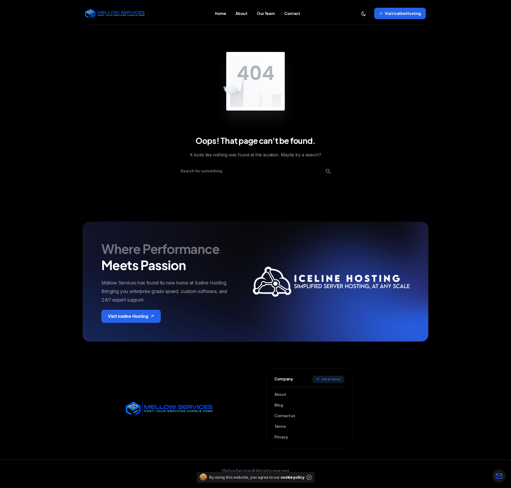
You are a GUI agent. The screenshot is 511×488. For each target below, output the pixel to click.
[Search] (328, 171)
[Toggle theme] (363, 13)
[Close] (309, 477)
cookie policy (292, 477)
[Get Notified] (499, 476)
